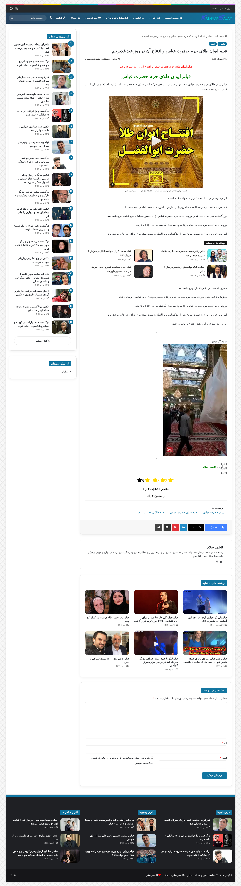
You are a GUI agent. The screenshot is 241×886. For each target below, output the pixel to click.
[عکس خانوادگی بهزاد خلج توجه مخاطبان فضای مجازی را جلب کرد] (61, 213)
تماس (59, 18)
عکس (138, 18)
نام (224, 742)
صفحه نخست (172, 18)
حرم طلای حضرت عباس (183, 512)
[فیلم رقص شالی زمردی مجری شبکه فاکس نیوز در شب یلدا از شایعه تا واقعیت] (205, 643)
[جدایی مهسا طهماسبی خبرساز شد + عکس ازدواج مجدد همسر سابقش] (61, 98)
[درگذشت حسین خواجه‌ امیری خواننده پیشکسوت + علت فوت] (61, 66)
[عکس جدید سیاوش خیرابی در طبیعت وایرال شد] (61, 131)
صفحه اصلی (219, 36)
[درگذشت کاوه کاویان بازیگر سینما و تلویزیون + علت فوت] (61, 230)
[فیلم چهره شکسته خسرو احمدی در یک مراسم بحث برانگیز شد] (143, 271)
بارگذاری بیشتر (42, 341)
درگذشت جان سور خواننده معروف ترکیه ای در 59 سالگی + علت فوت (32, 162)
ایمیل (223, 757)
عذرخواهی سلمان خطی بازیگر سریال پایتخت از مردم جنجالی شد (33, 81)
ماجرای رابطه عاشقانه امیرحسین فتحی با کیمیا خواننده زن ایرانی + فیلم (31, 48)
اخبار (154, 18)
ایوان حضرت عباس (213, 512)
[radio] (140, 480)
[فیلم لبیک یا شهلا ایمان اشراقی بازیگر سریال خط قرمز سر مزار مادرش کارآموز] (156, 643)
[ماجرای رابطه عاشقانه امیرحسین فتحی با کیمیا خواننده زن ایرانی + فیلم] (61, 49)
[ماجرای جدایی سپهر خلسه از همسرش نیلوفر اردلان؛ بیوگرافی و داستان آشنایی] (61, 278)
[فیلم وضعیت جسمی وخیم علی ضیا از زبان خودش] (61, 147)
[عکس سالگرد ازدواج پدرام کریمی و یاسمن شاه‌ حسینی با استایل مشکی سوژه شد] (61, 179)
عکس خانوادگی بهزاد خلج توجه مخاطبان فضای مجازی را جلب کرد (33, 212)
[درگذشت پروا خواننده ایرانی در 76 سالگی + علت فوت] (61, 115)
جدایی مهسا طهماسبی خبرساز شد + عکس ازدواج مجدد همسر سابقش (33, 98)
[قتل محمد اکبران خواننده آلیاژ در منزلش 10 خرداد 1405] (143, 255)
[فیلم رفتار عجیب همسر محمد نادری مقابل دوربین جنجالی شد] (217, 255)
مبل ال (64, 371)
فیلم (213, 43)
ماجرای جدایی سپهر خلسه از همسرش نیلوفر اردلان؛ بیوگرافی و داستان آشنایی (32, 278)
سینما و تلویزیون (116, 18)
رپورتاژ (74, 18)
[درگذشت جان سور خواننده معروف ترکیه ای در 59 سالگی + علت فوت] (61, 162)
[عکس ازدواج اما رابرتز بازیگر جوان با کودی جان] (61, 263)
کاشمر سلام (215, 547)
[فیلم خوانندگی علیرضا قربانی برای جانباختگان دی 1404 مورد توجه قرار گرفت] (156, 602)
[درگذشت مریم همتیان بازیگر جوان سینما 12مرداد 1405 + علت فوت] (61, 246)
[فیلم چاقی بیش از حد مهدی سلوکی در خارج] (107, 643)
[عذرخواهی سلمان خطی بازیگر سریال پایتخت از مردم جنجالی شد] (61, 81)
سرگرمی (92, 18)
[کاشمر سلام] (216, 18)
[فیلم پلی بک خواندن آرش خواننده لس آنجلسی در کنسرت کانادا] (205, 602)
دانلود (208, 36)
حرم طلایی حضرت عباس (150, 512)
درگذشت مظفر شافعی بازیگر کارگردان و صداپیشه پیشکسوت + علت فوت (32, 196)
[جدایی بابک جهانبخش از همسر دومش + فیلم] (217, 271)
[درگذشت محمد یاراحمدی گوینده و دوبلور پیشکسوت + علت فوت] (61, 327)
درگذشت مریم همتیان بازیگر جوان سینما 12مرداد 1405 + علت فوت (32, 245)
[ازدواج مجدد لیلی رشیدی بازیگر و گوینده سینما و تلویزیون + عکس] (61, 295)
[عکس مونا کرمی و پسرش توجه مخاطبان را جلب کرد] (61, 311)
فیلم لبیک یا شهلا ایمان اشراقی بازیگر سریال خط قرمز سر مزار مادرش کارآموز (158, 662)
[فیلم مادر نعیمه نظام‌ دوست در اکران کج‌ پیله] (107, 602)
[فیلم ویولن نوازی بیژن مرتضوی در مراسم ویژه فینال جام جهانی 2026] (146, 856)
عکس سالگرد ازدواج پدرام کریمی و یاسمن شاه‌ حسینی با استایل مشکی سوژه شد (33, 179)
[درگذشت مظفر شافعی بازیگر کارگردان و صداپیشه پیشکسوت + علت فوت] (61, 196)
